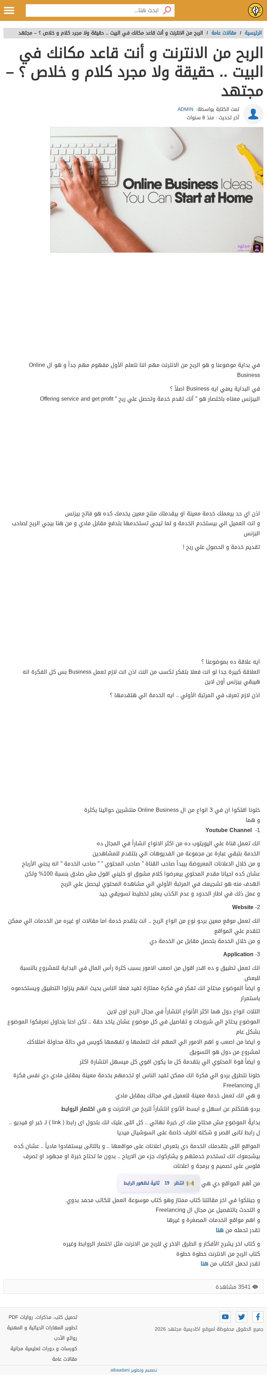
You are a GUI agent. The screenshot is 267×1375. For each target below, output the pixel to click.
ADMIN (185, 109)
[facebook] (258, 1316)
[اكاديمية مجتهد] (256, 10)
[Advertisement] (133, 308)
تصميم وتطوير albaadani (134, 1370)
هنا (204, 1263)
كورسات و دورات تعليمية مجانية (43, 1348)
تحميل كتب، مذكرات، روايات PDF (43, 1317)
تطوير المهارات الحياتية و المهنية (42, 1327)
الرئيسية (253, 33)
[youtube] (225, 1316)
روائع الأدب (65, 1338)
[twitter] (241, 1316)
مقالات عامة (64, 1359)
